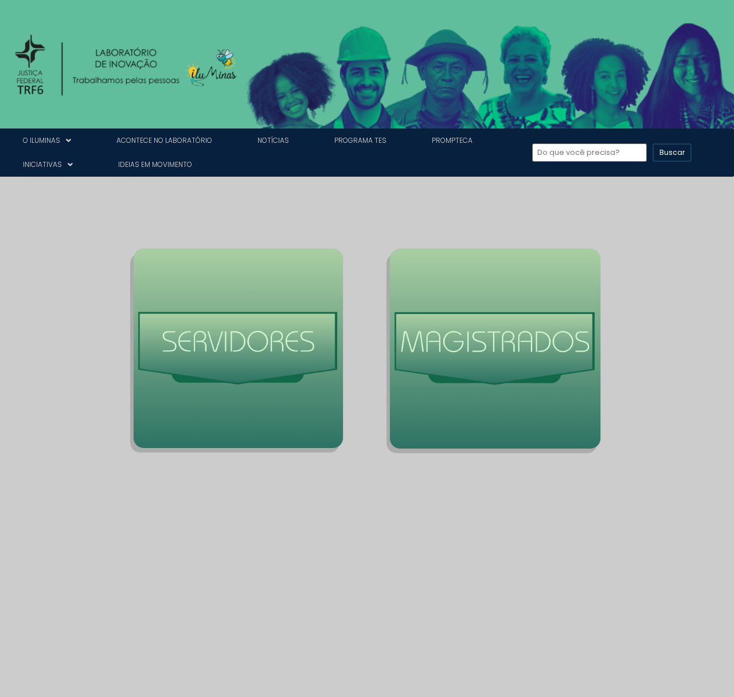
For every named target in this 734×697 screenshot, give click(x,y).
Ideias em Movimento (155, 164)
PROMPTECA (452, 140)
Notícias (273, 140)
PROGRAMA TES (360, 140)
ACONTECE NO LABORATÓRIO (164, 140)
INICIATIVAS (42, 164)
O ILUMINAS (41, 140)
